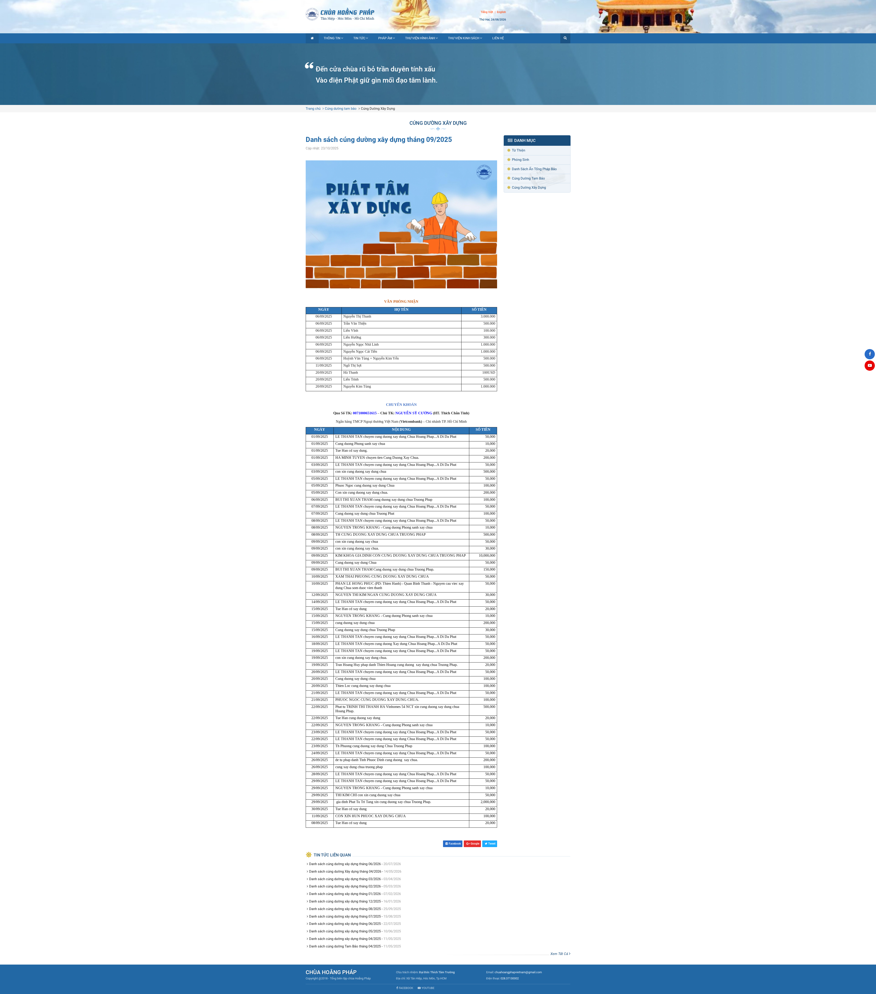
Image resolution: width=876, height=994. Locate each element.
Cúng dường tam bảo (341, 109)
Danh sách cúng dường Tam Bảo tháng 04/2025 (345, 946)
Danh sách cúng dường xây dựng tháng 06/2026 (345, 864)
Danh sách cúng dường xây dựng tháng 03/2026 (345, 879)
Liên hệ (498, 38)
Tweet (491, 843)
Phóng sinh (520, 160)
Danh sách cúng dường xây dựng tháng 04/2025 (345, 939)
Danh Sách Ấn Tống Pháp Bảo (534, 169)
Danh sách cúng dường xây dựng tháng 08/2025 (345, 909)
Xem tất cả (559, 954)
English (501, 12)
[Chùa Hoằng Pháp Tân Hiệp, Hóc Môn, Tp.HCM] (438, 14)
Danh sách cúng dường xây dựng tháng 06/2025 (345, 924)
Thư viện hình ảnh (420, 38)
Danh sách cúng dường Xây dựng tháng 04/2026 (345, 871)
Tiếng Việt (487, 12)
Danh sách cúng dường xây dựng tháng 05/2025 (345, 931)
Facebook (455, 843)
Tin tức (359, 38)
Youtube (428, 988)
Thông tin (332, 38)
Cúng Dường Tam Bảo (528, 178)
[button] (565, 38)
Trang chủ (313, 109)
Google (475, 843)
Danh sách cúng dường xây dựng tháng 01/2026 (345, 894)
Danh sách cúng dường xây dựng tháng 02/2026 (345, 886)
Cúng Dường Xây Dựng (378, 109)
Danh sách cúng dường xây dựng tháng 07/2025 (345, 916)
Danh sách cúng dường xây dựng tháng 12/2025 (345, 901)
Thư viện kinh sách (463, 38)
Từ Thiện (518, 150)
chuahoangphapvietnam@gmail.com (518, 972)
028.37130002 (510, 978)
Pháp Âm (385, 38)
